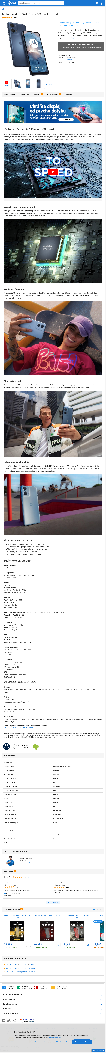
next (103, 936)
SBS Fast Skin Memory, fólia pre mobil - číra (17, 917)
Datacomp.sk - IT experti (11, 3)
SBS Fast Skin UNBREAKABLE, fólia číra (77, 917)
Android (32, 965)
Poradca (68, 95)
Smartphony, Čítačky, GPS (26, 972)
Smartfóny (23, 965)
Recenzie (37, 95)
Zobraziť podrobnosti (55, 1037)
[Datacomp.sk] (3, 9)
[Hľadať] (61, 3)
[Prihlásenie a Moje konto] (97, 3)
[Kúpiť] (28, 945)
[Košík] (102, 3)
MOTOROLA (70, 60)
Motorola (32, 968)
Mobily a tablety (11, 965)
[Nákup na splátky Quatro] (31, 1020)
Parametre (24, 95)
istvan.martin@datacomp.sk (29, 863)
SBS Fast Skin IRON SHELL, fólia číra (47, 915)
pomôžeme (97, 47)
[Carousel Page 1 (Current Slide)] (94, 909)
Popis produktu (10, 95)
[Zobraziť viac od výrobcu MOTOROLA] (6, 746)
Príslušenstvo (52, 95)
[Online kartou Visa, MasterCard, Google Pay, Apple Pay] (23, 1022)
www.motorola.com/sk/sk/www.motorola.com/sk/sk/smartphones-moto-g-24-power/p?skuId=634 (19, 728)
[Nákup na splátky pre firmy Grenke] (31, 1021)
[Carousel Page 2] (97, 909)
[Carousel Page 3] (100, 909)
